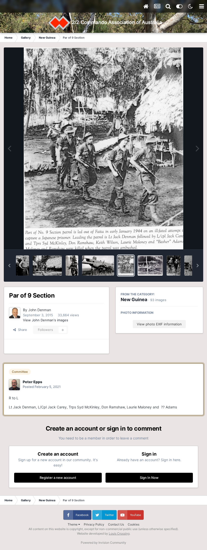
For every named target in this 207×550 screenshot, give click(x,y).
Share (21, 330)
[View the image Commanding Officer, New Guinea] (22, 265)
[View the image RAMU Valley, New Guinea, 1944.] (72, 265)
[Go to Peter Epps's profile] (14, 384)
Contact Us (116, 524)
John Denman (39, 310)
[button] (9, 265)
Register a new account (58, 478)
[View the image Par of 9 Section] (126, 265)
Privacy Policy (94, 524)
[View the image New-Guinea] (173, 265)
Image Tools (182, 240)
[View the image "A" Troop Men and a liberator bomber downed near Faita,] (98, 265)
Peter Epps (32, 382)
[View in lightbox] (103, 148)
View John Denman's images (45, 320)
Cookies (133, 524)
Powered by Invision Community (103, 542)
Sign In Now (149, 478)
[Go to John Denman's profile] (14, 312)
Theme (73, 524)
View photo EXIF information (159, 324)
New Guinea (134, 299)
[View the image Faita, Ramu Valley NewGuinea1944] (150, 265)
